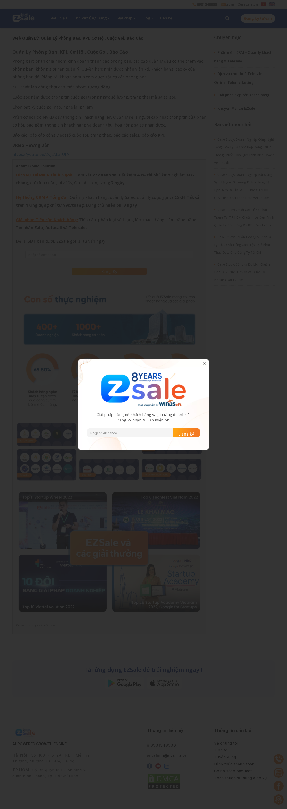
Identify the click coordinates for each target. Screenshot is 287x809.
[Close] (204, 364)
